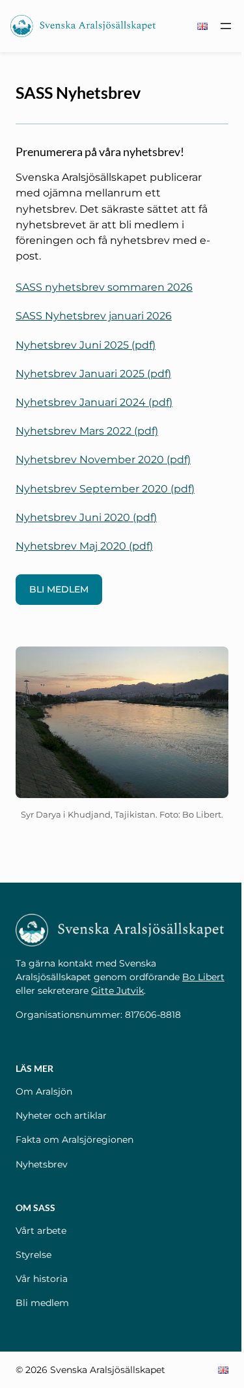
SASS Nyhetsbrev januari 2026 (94, 315)
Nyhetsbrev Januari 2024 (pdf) (94, 401)
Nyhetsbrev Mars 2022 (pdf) (87, 430)
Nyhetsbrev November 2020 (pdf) (103, 459)
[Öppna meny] (226, 26)
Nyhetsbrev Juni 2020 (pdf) (86, 517)
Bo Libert (203, 977)
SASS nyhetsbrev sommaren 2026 (104, 286)
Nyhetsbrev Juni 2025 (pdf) (86, 344)
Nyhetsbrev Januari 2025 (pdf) (93, 373)
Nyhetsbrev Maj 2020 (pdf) (84, 545)
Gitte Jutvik (117, 990)
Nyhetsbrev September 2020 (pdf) (105, 488)
